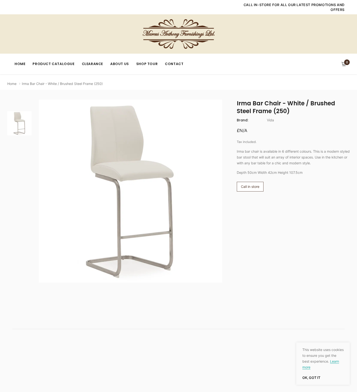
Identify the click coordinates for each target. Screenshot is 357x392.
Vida (270, 120)
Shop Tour (147, 63)
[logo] (178, 34)
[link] (19, 123)
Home (20, 63)
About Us (119, 63)
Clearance (92, 63)
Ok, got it (311, 377)
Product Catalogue (53, 63)
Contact (174, 63)
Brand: (242, 120)
